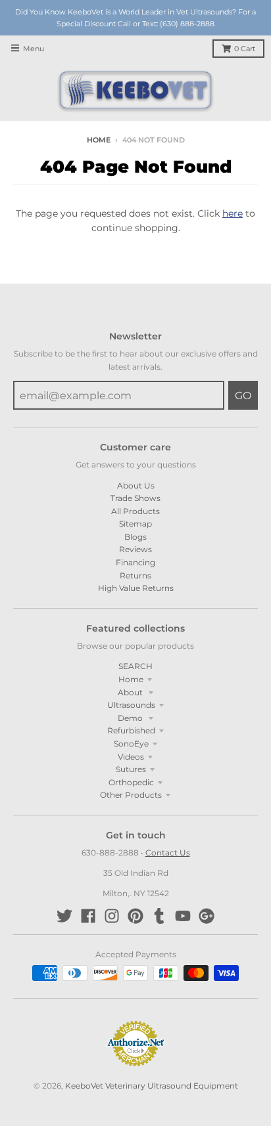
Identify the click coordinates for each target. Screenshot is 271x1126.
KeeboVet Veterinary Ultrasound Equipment (151, 1086)
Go (243, 395)
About (131, 692)
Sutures (131, 769)
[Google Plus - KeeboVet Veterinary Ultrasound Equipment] (206, 916)
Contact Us (167, 852)
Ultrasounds (131, 705)
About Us (136, 485)
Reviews (135, 549)
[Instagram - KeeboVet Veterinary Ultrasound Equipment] (112, 916)
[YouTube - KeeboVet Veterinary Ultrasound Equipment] (183, 916)
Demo (131, 718)
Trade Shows (135, 498)
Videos (131, 757)
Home (99, 140)
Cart (244, 49)
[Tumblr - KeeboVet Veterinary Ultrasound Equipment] (159, 916)
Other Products (131, 795)
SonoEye (131, 743)
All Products (135, 511)
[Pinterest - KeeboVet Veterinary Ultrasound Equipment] (135, 916)
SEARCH (135, 666)
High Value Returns (136, 588)
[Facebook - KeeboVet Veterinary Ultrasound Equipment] (88, 916)
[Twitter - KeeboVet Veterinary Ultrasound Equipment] (64, 916)
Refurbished (131, 730)
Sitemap (135, 524)
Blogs (135, 537)
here (232, 213)
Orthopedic (131, 782)
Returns (135, 575)
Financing (135, 562)
